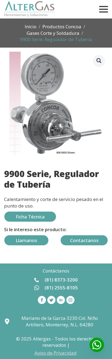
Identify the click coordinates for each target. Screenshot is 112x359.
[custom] (51, 300)
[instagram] (70, 300)
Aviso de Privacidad (56, 353)
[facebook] (42, 300)
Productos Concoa (61, 26)
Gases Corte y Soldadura (53, 33)
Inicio (30, 26)
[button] (99, 60)
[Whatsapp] (96, 345)
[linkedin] (61, 300)
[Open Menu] (103, 9)
